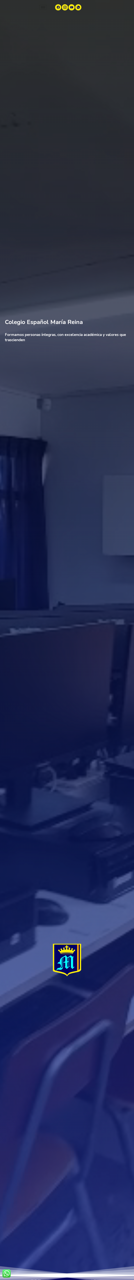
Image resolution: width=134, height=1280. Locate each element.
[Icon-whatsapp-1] (78, 7)
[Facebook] (58, 7)
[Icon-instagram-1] (65, 7)
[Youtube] (71, 7)
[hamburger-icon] (43, 7)
